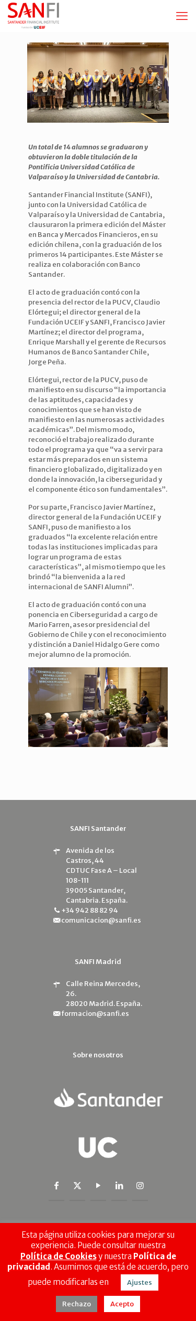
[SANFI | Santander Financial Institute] (33, 16)
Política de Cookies (58, 1256)
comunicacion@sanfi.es (101, 920)
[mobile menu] (182, 16)
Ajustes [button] (139, 1282)
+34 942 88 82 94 (89, 910)
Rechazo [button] (76, 1304)
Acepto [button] (122, 1304)
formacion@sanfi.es (95, 1013)
